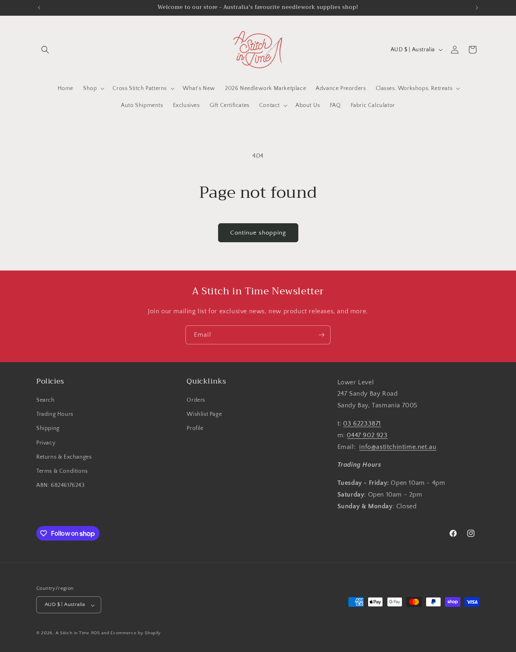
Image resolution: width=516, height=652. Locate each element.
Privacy (45, 443)
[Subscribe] (321, 334)
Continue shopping (258, 232)
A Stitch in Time (72, 633)
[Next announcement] (477, 7)
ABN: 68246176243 (60, 485)
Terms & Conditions (62, 471)
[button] (45, 50)
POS (95, 633)
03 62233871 (362, 424)
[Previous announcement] (39, 7)
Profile (195, 429)
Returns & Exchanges (64, 457)
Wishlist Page (204, 414)
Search (45, 400)
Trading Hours (54, 414)
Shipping (48, 429)
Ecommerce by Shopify (135, 633)
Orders (196, 400)
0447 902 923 (367, 435)
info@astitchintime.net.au (397, 447)
